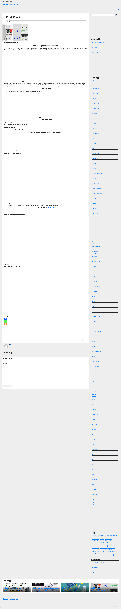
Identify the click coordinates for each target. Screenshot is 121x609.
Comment (5, 363)
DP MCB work (94, 266)
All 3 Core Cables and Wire (96, 188)
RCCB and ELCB (95, 389)
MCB (109, 551)
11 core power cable (95, 544)
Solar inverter (94, 426)
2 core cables (94, 115)
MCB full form (113, 551)
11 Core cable (94, 90)
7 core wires (115, 535)
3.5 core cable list (100, 535)
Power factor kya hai (95, 371)
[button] (118, 9)
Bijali (92, 223)
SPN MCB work (94, 449)
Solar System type (95, 47)
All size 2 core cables (95, 196)
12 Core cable (94, 98)
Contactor (99, 549)
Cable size (93, 233)
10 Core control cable (95, 88)
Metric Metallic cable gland (96, 351)
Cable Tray (93, 236)
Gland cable (94, 311)
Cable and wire (94, 226)
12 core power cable (95, 103)
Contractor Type (94, 253)
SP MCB (93, 439)
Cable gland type (95, 231)
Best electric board (95, 213)
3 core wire (93, 135)
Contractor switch (95, 251)
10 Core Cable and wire (96, 85)
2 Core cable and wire (95, 113)
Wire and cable (94, 494)
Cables (93, 238)
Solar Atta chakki (94, 424)
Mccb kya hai (94, 341)
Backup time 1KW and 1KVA (96, 211)
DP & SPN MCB (17, 21)
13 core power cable (95, 110)
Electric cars (94, 278)
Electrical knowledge (107, 549)
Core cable (93, 258)
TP (92, 464)
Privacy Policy (54, 9)
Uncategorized (94, 484)
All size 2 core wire (95, 198)
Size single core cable (95, 416)
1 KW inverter (94, 83)
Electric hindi (99, 551)
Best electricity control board (96, 216)
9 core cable (102, 538)
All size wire (94, 208)
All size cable (94, 203)
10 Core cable (102, 540)
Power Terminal (94, 374)
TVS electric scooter (95, 479)
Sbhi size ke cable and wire (96, 401)
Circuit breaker (94, 243)
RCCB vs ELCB (94, 394)
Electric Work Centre (10, 4)
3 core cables (94, 130)
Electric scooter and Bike (96, 286)
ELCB (93, 271)
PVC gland (93, 376)
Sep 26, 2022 (94, 590)
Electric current (94, 281)
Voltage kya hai (94, 489)
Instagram (21, 9)
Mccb (92, 336)
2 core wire (93, 118)
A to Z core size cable (95, 183)
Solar (92, 421)
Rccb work (93, 399)
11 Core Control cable (95, 93)
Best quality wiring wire (96, 221)
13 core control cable (95, 108)
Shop (32, 9)
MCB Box (93, 326)
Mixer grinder (94, 356)
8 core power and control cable (97, 173)
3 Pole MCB (94, 138)
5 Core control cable (95, 153)
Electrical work (94, 291)
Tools (92, 459)
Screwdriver (94, 404)
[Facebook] (5, 319)
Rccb (92, 386)
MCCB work (107, 553)
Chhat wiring (94, 241)
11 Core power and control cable (97, 95)
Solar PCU (93, 431)
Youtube (8, 9)
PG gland (93, 364)
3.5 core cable (94, 535)
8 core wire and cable (95, 538)
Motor (93, 359)
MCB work (93, 553)
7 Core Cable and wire (95, 163)
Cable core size (94, 228)
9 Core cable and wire (95, 178)
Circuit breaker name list (96, 246)
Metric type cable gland (96, 354)
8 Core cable (94, 168)
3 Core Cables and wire (96, 133)
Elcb (102, 549)
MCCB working (112, 553)
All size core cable (95, 206)
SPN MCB (93, 444)
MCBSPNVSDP (51, 207)
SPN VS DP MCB (95, 49)
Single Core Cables (95, 414)
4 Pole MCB (94, 148)
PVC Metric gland (95, 379)
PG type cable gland (95, 366)
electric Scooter (104, 551)
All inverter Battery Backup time (97, 193)
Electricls (93, 301)
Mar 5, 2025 (7, 590)
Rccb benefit (94, 391)
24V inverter (94, 128)
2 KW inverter (94, 123)
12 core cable (101, 544)
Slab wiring (94, 419)
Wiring (93, 499)
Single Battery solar (95, 409)
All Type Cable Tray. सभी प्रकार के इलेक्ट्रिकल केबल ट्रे (100, 44)
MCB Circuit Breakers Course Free (98, 42)
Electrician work (94, 296)
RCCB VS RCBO (95, 52)
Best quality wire (94, 218)
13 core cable (94, 105)
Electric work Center (13, 344)
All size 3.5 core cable (95, 201)
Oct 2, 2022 (65, 590)
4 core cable (94, 143)
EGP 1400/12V (94, 268)
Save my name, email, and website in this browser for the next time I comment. (17, 383)
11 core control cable (108, 542)
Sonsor (93, 436)
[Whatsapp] (5, 321)
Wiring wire (94, 504)
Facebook (14, 9)
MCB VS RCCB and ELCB (96, 331)
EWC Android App (39, 9)
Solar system (94, 434)
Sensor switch (94, 406)
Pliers (93, 369)
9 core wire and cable (95, 540)
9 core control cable (108, 538)
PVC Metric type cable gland (96, 381)
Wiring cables (94, 502)
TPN (92, 469)
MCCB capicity (101, 553)
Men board (93, 346)
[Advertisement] (45, 143)
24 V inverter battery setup (96, 125)
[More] (5, 324)
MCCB (97, 553)
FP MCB (93, 306)
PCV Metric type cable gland (96, 361)
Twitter (27, 9)
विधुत (92, 507)
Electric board (94, 276)
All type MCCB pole (111, 547)
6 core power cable (95, 158)
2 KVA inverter (94, 120)
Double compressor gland (96, 261)
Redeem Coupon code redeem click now (46, 209)
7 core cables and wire (108, 535)
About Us (47, 9)
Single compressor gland (96, 411)
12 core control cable (95, 100)
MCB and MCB (94, 321)
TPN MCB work (94, 474)
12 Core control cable (108, 544)
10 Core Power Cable (95, 542)
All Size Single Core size (103, 547)
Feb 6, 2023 (36, 590)
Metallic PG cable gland (96, 349)
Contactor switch (94, 248)
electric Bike (94, 273)
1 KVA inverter (94, 80)
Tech (92, 454)
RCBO (93, 384)
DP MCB (93, 263)
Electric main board (95, 283)
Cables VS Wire (94, 549)
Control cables (94, 256)
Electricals (112, 549)
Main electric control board (96, 316)
